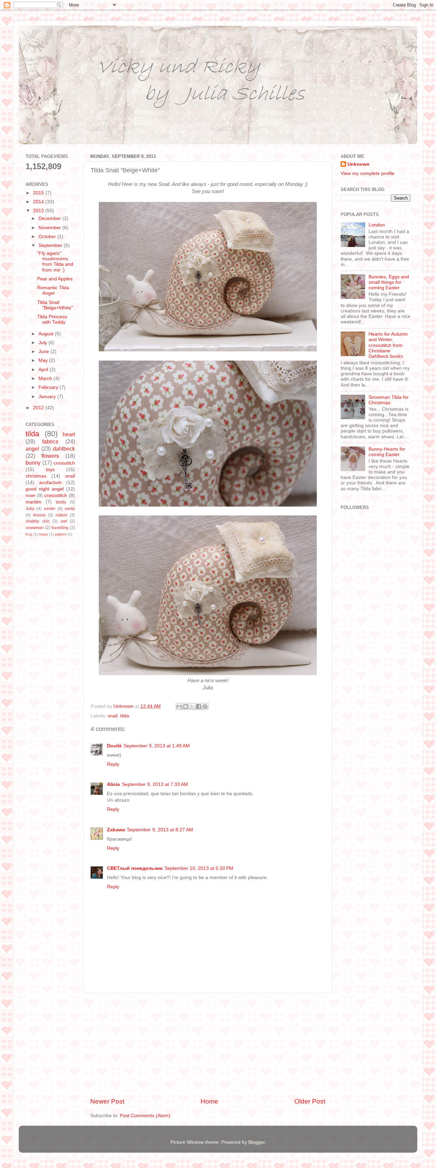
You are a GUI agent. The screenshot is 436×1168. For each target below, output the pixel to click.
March (45, 378)
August (46, 333)
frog (29, 534)
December (50, 218)
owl (64, 521)
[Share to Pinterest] (205, 706)
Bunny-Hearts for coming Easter (387, 452)
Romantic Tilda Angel (53, 290)
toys (50, 469)
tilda (124, 715)
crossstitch (55, 495)
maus (43, 534)
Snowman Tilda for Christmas (389, 400)
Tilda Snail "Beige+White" (55, 305)
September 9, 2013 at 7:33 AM (155, 784)
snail (113, 715)
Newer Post (107, 1101)
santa (70, 508)
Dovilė (114, 745)
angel (32, 449)
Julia (30, 508)
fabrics (50, 441)
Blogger (256, 1142)
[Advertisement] (208, 1045)
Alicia (113, 784)
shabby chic (38, 521)
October (47, 236)
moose (39, 515)
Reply (113, 764)
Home (209, 1101)
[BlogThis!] (185, 706)
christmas (36, 476)
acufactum (50, 482)
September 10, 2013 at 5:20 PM (199, 868)
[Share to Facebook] (198, 706)
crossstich (64, 463)
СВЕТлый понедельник (134, 868)
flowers (50, 456)
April (43, 369)
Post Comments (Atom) (145, 1115)
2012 (39, 407)
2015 (39, 192)
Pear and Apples (55, 278)
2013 (39, 210)
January (47, 396)
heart (69, 434)
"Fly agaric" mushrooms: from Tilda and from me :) (55, 262)
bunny (33, 462)
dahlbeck (64, 449)
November (50, 227)
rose (30, 495)
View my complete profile (367, 173)
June (44, 351)
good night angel (45, 489)
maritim (34, 502)
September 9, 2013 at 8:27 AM (160, 829)
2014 (39, 201)
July (43, 342)
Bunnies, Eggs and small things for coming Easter (389, 282)
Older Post (309, 1101)
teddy (61, 502)
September (51, 245)
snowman (35, 527)
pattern (60, 534)
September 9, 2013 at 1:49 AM (157, 745)
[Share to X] (192, 706)
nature (61, 515)
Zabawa (116, 829)
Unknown (358, 164)
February (49, 387)
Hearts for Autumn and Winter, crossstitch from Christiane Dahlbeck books (388, 345)
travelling (59, 527)
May (43, 360)
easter (50, 508)
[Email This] (179, 706)
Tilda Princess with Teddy (52, 319)
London (377, 225)
